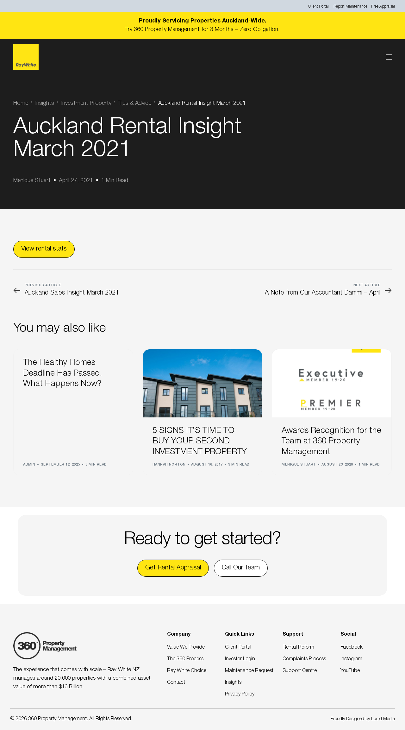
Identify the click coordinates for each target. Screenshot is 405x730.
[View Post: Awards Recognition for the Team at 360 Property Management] (331, 383)
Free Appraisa (382, 7)
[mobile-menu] (379, 57)
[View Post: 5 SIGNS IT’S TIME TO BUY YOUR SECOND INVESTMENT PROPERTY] (202, 383)
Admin (29, 465)
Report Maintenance (350, 7)
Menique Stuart (32, 181)
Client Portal (318, 7)
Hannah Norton (169, 465)
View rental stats (44, 249)
